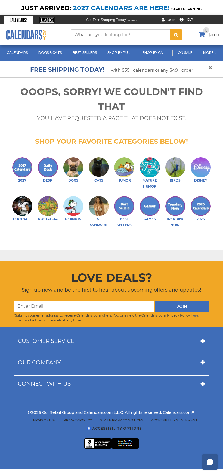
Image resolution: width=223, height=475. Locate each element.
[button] (18, 20)
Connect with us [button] (44, 383)
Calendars (17, 53)
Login (171, 20)
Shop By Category (155, 53)
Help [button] (189, 19)
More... (209, 53)
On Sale (185, 53)
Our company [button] (39, 362)
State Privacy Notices (121, 420)
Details (132, 20)
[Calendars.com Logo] (26, 34)
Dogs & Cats (50, 53)
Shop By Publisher (120, 53)
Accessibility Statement (174, 420)
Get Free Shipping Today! (106, 20)
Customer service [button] (46, 341)
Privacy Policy (78, 420)
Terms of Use (43, 420)
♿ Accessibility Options (114, 428)
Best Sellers (85, 53)
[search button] (176, 34)
